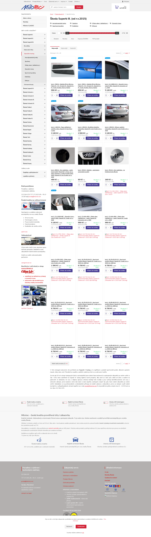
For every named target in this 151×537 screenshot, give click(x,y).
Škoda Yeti (26, 137)
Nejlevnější (64, 48)
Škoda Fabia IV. (28, 118)
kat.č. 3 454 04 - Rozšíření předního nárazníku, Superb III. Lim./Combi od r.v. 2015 (90, 128)
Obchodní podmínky (69, 482)
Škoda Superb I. (28, 35)
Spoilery (27, 61)
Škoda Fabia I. (27, 107)
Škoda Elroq (27, 160)
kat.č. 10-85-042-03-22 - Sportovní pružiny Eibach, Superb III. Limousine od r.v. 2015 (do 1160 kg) (117, 304)
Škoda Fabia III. (28, 115)
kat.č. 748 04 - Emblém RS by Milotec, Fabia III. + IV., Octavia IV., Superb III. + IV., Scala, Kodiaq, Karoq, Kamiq (62, 86)
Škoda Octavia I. (28, 92)
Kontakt (70, 1)
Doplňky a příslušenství (30, 172)
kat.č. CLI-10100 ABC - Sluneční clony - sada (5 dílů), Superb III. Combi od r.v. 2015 (62, 218)
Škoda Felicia (27, 122)
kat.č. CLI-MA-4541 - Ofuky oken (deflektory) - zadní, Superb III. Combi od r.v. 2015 (116, 218)
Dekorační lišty (28, 50)
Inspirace (63, 1)
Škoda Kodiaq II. (28, 152)
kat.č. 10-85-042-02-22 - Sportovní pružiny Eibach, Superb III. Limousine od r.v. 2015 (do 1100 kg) (63, 347)
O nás (45, 1)
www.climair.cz (27, 268)
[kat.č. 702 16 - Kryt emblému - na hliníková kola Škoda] (117, 155)
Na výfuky (27, 46)
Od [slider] (67, 33)
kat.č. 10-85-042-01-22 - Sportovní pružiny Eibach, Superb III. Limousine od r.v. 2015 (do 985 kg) (117, 347)
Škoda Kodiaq (27, 148)
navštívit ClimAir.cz (27, 308)
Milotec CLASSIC (28, 26)
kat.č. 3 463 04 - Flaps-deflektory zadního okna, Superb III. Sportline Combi (61, 128)
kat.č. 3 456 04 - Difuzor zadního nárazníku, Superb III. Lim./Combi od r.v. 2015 (117, 128)
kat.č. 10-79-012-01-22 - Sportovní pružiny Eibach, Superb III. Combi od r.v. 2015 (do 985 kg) (90, 304)
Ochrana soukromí (68, 486)
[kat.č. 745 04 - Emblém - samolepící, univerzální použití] (90, 155)
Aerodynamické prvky (31, 57)
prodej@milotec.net (35, 197)
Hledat (78, 7)
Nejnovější (55, 48)
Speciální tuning (29, 53)
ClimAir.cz (77, 1)
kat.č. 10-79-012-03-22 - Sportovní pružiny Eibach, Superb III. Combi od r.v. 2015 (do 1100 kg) (117, 261)
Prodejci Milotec (37, 1)
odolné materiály (53, 428)
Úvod (51, 14)
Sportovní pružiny (30, 73)
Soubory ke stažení (111, 478)
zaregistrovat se (26, 263)
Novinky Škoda (109, 475)
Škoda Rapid (27, 130)
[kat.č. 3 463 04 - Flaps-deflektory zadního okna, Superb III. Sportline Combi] (63, 112)
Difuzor (27, 80)
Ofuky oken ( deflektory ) (32, 65)
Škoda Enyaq (27, 163)
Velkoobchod (27, 1)
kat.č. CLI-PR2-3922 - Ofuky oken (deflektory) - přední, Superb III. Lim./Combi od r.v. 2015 (61, 261)
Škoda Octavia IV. (28, 103)
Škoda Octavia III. (28, 100)
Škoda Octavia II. (28, 96)
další (126, 53)
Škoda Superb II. (28, 38)
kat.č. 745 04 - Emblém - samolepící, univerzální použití (88, 171)
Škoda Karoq (27, 145)
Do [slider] (117, 33)
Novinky (25, 22)
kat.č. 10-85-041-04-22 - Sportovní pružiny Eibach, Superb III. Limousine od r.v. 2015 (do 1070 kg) (90, 347)
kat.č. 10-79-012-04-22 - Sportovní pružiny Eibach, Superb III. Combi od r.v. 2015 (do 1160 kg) (90, 261)
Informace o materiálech (70, 475)
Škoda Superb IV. (28, 88)
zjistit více (24, 232)
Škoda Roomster (28, 126)
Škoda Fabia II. (27, 111)
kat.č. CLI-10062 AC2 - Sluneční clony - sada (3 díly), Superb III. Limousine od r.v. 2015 (116, 86)
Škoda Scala (27, 156)
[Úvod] (34, 7)
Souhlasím (81, 526)
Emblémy (27, 77)
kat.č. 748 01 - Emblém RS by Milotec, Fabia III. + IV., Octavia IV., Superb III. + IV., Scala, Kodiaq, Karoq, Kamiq (89, 86)
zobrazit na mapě (26, 493)
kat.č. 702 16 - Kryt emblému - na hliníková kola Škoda (115, 171)
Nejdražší (73, 48)
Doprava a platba (68, 472)
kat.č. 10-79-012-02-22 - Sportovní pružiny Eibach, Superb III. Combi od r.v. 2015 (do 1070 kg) (63, 304)
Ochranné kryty (28, 84)
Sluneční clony (29, 69)
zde (83, 533)
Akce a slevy (27, 18)
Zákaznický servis (53, 1)
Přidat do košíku (65, 95)
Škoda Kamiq (27, 141)
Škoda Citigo (27, 133)
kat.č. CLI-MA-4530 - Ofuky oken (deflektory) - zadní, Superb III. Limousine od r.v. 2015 (87, 218)
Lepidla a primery (28, 176)
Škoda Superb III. (28, 42)
